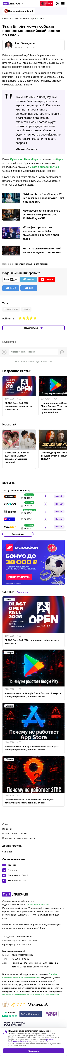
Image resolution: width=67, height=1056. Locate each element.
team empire (11, 309)
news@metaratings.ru (22, 955)
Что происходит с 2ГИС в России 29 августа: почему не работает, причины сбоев (29, 801)
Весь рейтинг (18, 534)
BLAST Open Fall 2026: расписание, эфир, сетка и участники (18, 406)
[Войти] (57, 3)
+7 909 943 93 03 (20, 959)
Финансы (7, 851)
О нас (5, 824)
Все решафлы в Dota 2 (20, 11)
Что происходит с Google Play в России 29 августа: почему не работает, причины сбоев (33, 695)
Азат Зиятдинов (25, 43)
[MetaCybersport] (15, 894)
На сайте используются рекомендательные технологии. (31, 994)
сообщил (57, 159)
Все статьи (22, 592)
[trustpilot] (9, 1014)
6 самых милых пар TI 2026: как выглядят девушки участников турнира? (17, 457)
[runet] (5, 1004)
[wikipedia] (37, 1004)
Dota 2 (26, 309)
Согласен (33, 1051)
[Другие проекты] (13, 3)
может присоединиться (44, 167)
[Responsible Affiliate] (14, 1024)
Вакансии (7, 829)
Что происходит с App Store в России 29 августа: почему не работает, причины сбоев (32, 748)
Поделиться (31, 328)
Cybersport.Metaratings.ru (25, 159)
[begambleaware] (30, 1014)
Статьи (8, 592)
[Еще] (63, 3)
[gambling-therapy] (51, 1014)
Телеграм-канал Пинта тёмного (32, 264)
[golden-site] (18, 1004)
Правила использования (14, 833)
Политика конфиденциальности (18, 838)
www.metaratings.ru (38, 904)
